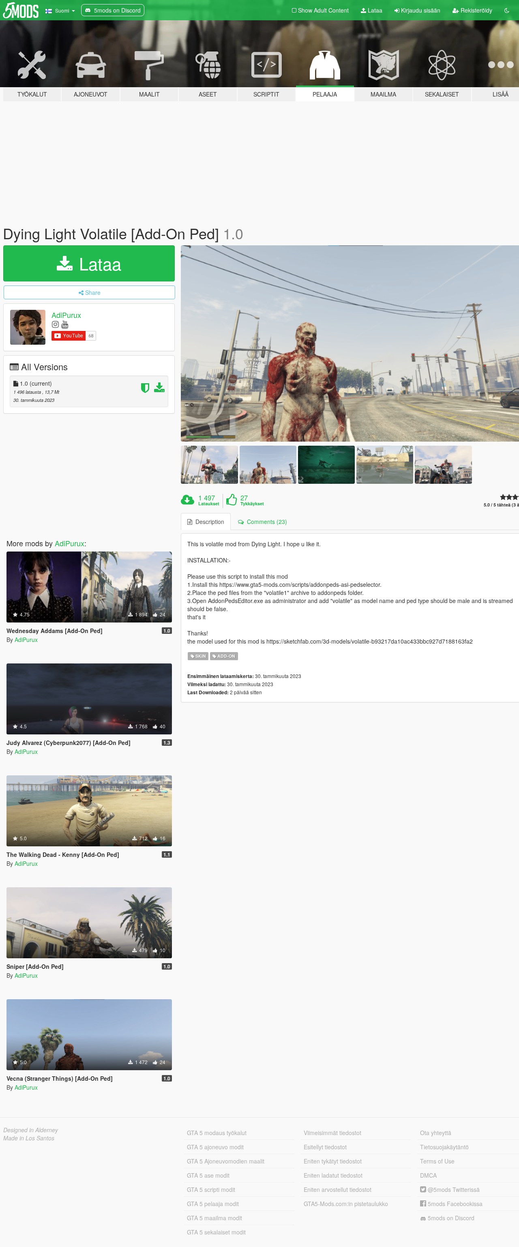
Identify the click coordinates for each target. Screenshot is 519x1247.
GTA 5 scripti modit (211, 1189)
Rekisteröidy (475, 10)
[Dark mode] (506, 10)
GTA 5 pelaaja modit (213, 1204)
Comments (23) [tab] (265, 521)
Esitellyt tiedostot (325, 1147)
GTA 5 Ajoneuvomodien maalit (225, 1161)
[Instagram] (55, 324)
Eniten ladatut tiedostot (333, 1175)
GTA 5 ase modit (208, 1175)
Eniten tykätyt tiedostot (333, 1161)
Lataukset (208, 503)
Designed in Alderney (30, 1130)
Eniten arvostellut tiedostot (337, 1189)
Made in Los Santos (28, 1138)
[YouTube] (65, 324)
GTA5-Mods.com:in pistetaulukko (346, 1204)
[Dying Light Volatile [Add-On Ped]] (209, 464)
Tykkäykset (252, 503)
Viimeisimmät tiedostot (332, 1133)
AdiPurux (66, 314)
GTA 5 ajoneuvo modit (215, 1147)
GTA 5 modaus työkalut (217, 1133)
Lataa (374, 10)
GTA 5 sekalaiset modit (216, 1232)
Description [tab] (208, 521)
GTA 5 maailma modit (214, 1218)
